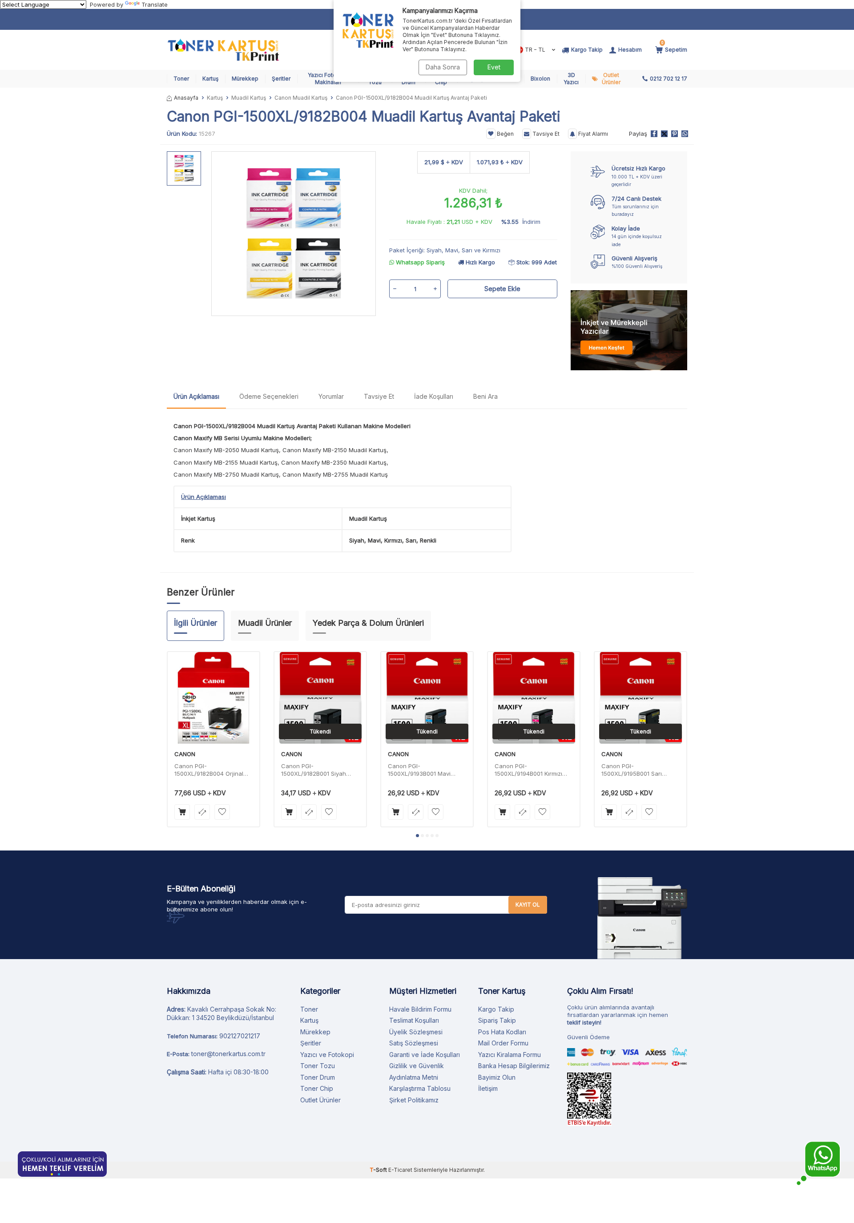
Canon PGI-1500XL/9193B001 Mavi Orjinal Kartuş (419, 770)
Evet (493, 67)
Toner (181, 78)
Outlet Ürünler (611, 78)
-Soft (379, 1169)
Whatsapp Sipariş (419, 262)
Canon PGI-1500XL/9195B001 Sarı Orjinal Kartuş (631, 770)
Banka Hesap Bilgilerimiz (514, 1065)
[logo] (223, 49)
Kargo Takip (496, 1009)
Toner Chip (316, 1088)
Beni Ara (485, 396)
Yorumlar (331, 396)
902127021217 (239, 1036)
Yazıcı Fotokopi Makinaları (328, 78)
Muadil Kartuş (248, 97)
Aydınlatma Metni (413, 1077)
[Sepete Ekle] (182, 812)
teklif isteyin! (584, 1022)
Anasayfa (186, 97)
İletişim (488, 1088)
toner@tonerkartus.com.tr (228, 1053)
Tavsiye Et (545, 133)
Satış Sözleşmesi (413, 1043)
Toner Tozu (317, 1065)
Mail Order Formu (503, 1043)
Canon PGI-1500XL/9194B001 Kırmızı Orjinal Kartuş (528, 770)
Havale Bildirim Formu (420, 1009)
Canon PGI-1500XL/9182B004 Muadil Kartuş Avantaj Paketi (254, 425)
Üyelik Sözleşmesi (416, 1032)
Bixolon (540, 78)
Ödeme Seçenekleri (268, 396)
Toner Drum (317, 1077)
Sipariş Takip (497, 1020)
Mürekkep (245, 78)
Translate (154, 4)
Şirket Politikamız (414, 1100)
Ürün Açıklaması (196, 396)
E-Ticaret (400, 1169)
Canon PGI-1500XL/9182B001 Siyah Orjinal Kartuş (313, 770)
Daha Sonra (443, 67)
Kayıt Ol (528, 904)
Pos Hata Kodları (502, 1032)
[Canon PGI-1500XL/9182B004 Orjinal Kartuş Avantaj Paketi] (213, 698)
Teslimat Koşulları (414, 1020)
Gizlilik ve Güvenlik (416, 1065)
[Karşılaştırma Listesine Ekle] (202, 812)
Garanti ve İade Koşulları (424, 1054)
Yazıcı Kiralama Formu (509, 1054)
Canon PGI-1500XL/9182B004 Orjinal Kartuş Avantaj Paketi (208, 770)
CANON (184, 753)
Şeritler (281, 78)
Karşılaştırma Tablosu (420, 1088)
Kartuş (210, 78)
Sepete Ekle (502, 288)
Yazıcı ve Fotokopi (327, 1054)
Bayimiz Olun (497, 1077)
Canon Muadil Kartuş (300, 97)
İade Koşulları (433, 396)
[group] (293, 234)
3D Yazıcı (571, 78)
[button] (417, 835)
